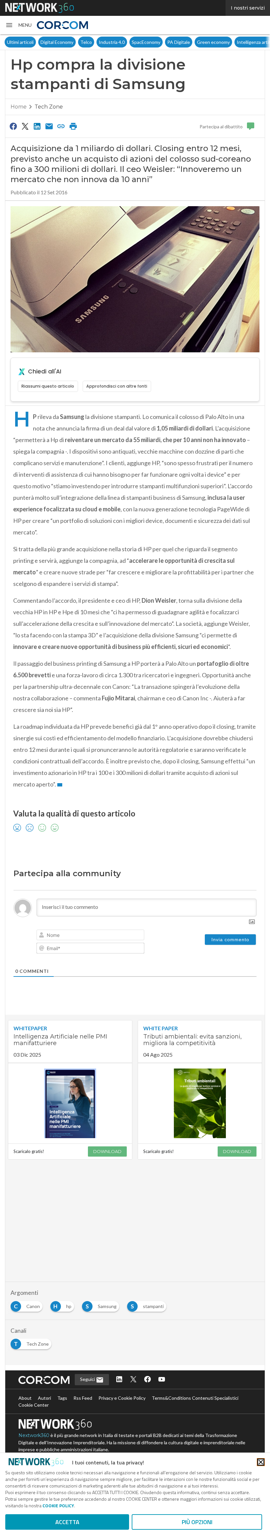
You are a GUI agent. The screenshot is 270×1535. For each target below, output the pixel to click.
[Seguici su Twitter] (133, 1380)
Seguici (88, 1379)
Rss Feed (82, 1398)
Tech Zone (49, 107)
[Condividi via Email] (49, 126)
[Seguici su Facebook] (147, 1380)
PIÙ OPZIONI (197, 1522)
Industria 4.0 (36, 42)
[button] (18, 25)
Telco (10, 42)
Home (19, 107)
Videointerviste (228, 42)
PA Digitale (103, 42)
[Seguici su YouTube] (162, 1380)
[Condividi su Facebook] (13, 126)
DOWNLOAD (107, 1151)
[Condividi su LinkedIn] (37, 126)
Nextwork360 (33, 1435)
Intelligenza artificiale (183, 42)
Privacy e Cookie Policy (122, 1398)
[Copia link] (61, 126)
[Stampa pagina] (73, 126)
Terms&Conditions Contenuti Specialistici (195, 1398)
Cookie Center (33, 1405)
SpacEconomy (70, 42)
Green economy (137, 42)
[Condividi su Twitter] (25, 126)
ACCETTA (67, 1522)
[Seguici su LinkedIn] (119, 1380)
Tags (62, 1398)
